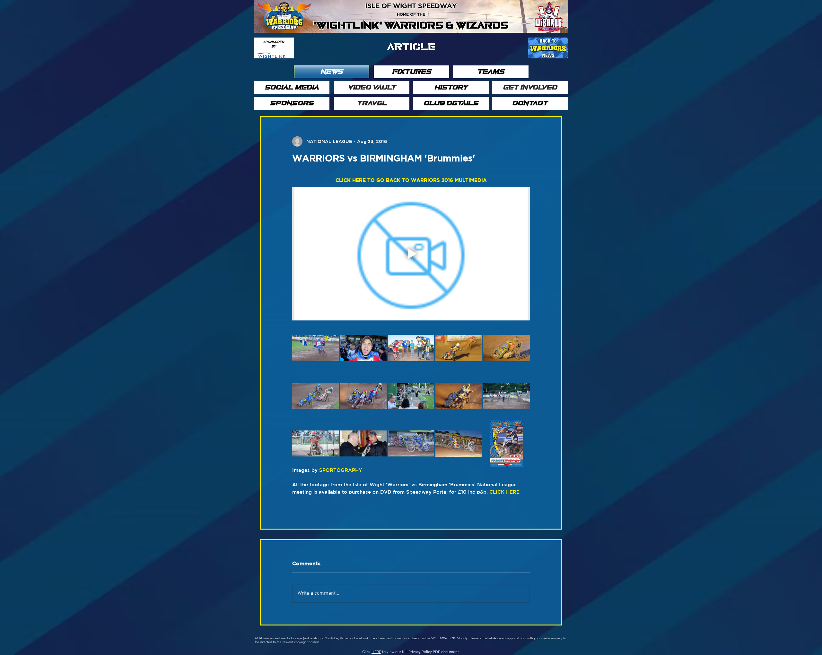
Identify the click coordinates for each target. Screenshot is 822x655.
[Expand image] (315, 348)
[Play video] (411, 253)
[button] (331, 71)
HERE (376, 651)
